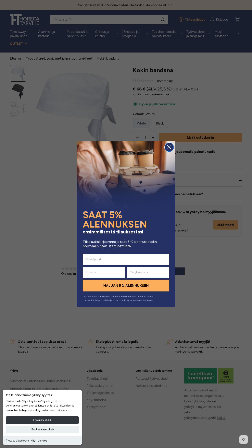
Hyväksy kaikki (42, 420)
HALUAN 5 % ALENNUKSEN (126, 285)
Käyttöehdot (39, 440)
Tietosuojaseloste (17, 440)
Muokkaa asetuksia (42, 429)
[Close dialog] (169, 147)
